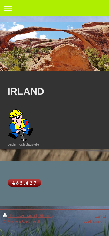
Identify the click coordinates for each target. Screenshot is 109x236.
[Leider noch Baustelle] (24, 123)
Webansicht (95, 221)
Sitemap (46, 215)
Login (100, 215)
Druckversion (22, 215)
